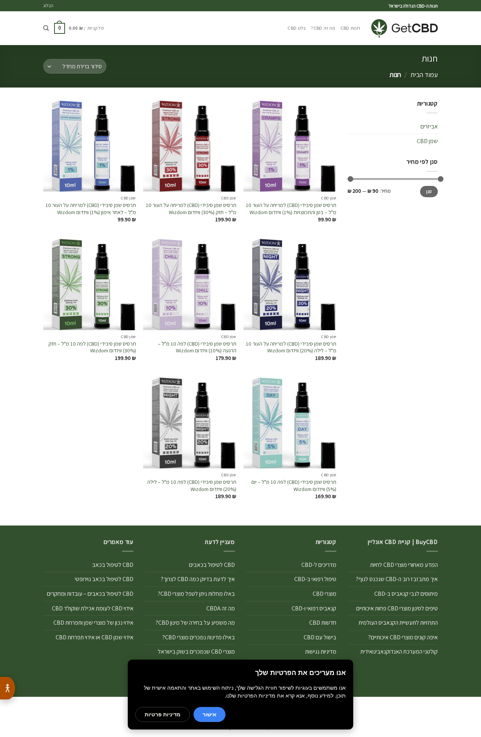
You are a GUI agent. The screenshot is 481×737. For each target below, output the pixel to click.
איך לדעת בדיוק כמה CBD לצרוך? (198, 579)
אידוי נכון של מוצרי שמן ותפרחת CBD (93, 623)
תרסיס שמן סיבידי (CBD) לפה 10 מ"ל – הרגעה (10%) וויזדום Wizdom (197, 347)
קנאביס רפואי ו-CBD (314, 608)
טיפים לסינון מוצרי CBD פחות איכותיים (397, 608)
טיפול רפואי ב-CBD (315, 579)
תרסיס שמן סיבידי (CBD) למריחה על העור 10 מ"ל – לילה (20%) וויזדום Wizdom (291, 347)
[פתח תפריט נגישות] (7, 688)
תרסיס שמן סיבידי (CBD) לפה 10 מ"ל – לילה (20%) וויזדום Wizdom (191, 485)
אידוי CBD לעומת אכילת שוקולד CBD (92, 608)
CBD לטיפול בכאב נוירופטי (104, 579)
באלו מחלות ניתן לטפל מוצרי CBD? (196, 594)
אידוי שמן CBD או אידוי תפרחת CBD (94, 637)
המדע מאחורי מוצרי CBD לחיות (404, 565)
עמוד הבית (424, 74)
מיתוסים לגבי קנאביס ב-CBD (406, 594)
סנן (429, 191)
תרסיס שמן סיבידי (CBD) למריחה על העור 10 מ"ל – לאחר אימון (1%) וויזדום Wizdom (90, 209)
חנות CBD (350, 28)
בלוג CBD (296, 28)
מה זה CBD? (323, 28)
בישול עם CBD (320, 637)
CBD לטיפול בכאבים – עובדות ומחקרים (90, 594)
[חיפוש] (46, 28)
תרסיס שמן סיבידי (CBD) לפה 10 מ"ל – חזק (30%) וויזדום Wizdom (92, 347)
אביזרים (429, 126)
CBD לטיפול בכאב (112, 565)
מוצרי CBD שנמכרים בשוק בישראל (196, 651)
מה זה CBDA (220, 608)
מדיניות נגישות (320, 651)
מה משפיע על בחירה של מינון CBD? (195, 623)
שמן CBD (427, 141)
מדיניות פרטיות (162, 714)
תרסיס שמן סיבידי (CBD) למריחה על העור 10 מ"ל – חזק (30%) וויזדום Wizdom (191, 209)
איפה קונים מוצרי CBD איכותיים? (403, 637)
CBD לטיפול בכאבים (212, 565)
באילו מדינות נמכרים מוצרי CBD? (198, 637)
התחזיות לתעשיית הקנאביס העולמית (398, 623)
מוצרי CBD (324, 594)
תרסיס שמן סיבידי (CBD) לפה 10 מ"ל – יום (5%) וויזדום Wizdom (293, 485)
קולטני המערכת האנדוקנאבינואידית (399, 651)
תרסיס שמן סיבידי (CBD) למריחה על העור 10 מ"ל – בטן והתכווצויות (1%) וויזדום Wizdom (291, 209)
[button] (79, 28)
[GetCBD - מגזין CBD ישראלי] (404, 28)
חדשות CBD (322, 623)
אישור (209, 714)
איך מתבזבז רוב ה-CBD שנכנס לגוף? (397, 579)
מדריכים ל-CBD (318, 565)
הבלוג (48, 5)
